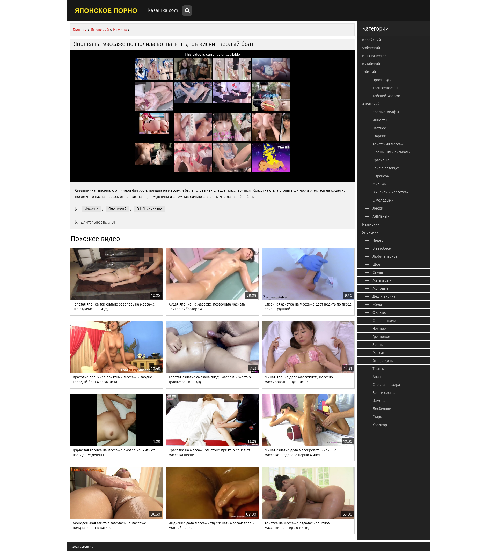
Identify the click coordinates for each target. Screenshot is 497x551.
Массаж (379, 352)
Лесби (377, 208)
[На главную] (106, 10)
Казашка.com (163, 10)
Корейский (371, 40)
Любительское (385, 256)
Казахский (370, 224)
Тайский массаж (386, 96)
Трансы (378, 368)
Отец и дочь (382, 360)
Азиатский (370, 104)
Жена (377, 304)
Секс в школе (384, 320)
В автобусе (381, 248)
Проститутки (382, 80)
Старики (379, 136)
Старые (378, 416)
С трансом (381, 176)
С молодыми (383, 200)
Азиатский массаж (388, 144)
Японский (117, 208)
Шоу (376, 264)
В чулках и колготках (390, 192)
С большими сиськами (391, 152)
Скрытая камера (386, 384)
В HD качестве (149, 208)
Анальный (380, 216)
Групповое (381, 336)
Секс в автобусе (386, 168)
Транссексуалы (385, 88)
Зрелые (378, 344)
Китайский (371, 64)
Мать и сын (381, 280)
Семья (377, 272)
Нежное (379, 328)
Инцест (378, 240)
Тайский (369, 72)
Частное (379, 128)
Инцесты (379, 120)
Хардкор (379, 424)
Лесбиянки (381, 408)
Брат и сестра (383, 392)
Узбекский (371, 48)
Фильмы (379, 184)
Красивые (380, 160)
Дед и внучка (383, 296)
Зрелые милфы (385, 112)
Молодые (380, 288)
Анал (376, 376)
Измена (91, 208)
